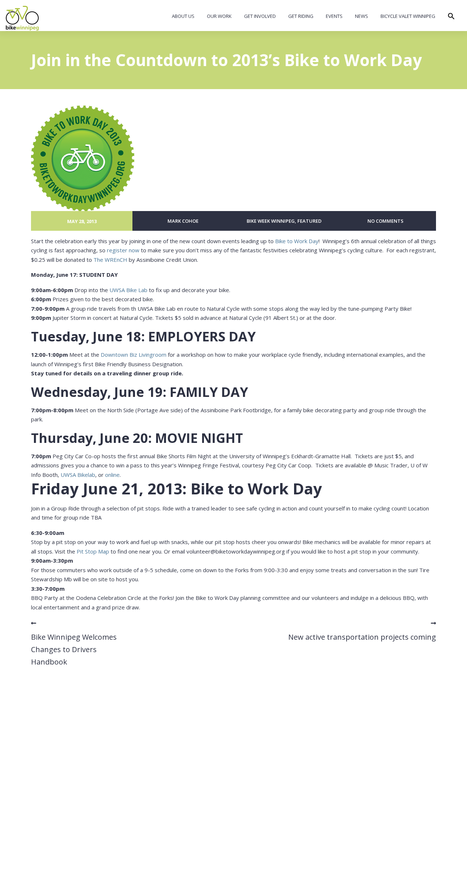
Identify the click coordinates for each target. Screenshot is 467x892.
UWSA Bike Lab (128, 290)
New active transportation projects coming (362, 637)
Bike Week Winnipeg (271, 221)
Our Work (219, 16)
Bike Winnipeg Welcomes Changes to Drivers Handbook (74, 649)
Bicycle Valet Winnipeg (408, 16)
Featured (309, 221)
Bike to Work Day (297, 241)
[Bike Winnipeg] (22, 18)
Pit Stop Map (93, 551)
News (361, 16)
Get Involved (260, 16)
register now (123, 250)
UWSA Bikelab (78, 474)
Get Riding (300, 16)
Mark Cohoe (182, 221)
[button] (451, 18)
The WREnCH (110, 259)
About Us (183, 16)
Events (334, 16)
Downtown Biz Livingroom (133, 354)
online (112, 474)
